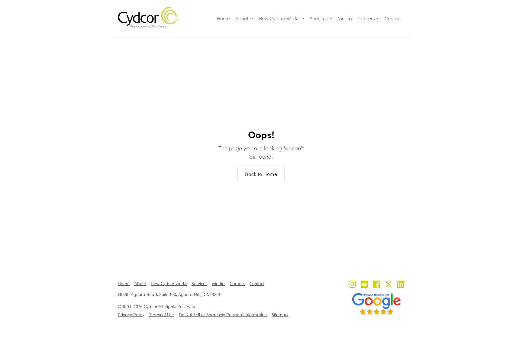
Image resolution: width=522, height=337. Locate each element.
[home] (148, 17)
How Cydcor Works (279, 18)
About (241, 18)
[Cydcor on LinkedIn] (400, 285)
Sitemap (280, 314)
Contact (393, 18)
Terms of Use (161, 314)
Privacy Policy (131, 314)
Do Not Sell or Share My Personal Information (223, 314)
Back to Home (261, 174)
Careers (366, 18)
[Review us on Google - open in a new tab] (376, 304)
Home (223, 18)
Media (344, 18)
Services (319, 18)
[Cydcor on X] (388, 285)
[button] (244, 18)
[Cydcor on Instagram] (352, 285)
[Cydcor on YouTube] (364, 285)
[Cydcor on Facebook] (376, 285)
